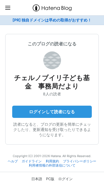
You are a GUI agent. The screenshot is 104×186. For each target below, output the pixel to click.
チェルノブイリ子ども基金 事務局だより (52, 82)
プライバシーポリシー (79, 161)
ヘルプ (13, 161)
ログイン (65, 179)
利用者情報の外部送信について (52, 165)
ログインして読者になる (52, 111)
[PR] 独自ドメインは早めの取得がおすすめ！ (52, 20)
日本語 (36, 179)
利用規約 (52, 161)
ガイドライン (32, 161)
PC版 (50, 179)
